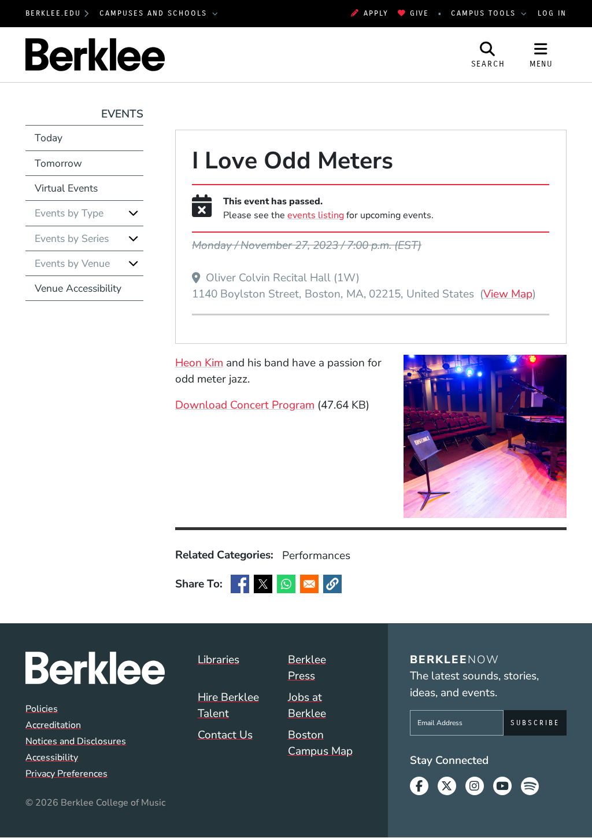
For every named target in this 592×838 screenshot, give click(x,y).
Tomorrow (58, 163)
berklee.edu (53, 13)
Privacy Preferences (66, 773)
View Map (507, 294)
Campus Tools (485, 13)
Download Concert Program (244, 405)
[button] (332, 584)
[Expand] (133, 212)
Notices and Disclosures (75, 741)
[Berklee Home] (94, 668)
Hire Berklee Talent (228, 706)
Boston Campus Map (320, 743)
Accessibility (51, 757)
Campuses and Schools (154, 13)
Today (48, 138)
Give (419, 13)
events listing (315, 215)
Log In (552, 13)
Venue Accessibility (78, 288)
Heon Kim (199, 362)
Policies (41, 709)
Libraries (218, 659)
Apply (376, 13)
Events (122, 114)
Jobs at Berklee (307, 706)
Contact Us (225, 735)
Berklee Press (307, 668)
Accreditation (53, 725)
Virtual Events (66, 188)
